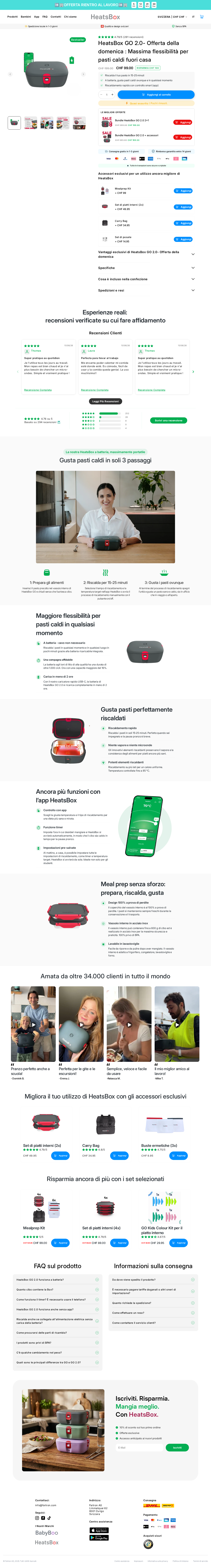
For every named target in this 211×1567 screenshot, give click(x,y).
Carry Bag (90, 1145)
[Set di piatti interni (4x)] (105, 1208)
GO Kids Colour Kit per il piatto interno (161, 1230)
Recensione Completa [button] (38, 389)
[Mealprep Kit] (46, 1208)
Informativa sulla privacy (158, 1561)
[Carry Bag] (105, 1125)
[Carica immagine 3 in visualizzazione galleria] (46, 122)
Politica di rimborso (180, 1561)
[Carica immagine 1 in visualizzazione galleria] (14, 122)
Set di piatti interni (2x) (42, 1145)
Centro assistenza (100, 1521)
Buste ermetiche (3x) (159, 1145)
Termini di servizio (200, 1561)
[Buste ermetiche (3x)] (164, 1125)
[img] (32, 345)
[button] (12, 17)
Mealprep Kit (34, 1228)
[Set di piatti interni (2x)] (46, 1125)
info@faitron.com (45, 1505)
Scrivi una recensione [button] (168, 420)
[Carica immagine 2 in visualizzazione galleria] (30, 122)
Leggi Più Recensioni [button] (105, 401)
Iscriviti (177, 1447)
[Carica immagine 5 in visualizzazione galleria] (79, 122)
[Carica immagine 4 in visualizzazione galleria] (63, 122)
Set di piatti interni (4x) (101, 1228)
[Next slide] (193, 371)
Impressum (138, 1561)
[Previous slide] (17, 371)
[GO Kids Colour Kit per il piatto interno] (164, 1208)
